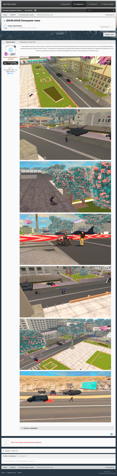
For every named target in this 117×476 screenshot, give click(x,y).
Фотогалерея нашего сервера (27, 27)
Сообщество (79, 4)
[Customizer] (35, 10)
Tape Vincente (17, 26)
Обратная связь (11, 472)
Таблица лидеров (108, 4)
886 (11, 68)
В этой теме (106, 10)
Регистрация (29, 10)
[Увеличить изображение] (65, 81)
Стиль (3, 472)
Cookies (19, 472)
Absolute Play (66, 4)
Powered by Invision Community (107, 473)
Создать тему (109, 34)
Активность (93, 4)
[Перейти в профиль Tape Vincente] (5, 27)
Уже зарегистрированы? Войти (12, 10)
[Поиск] (114, 10)
